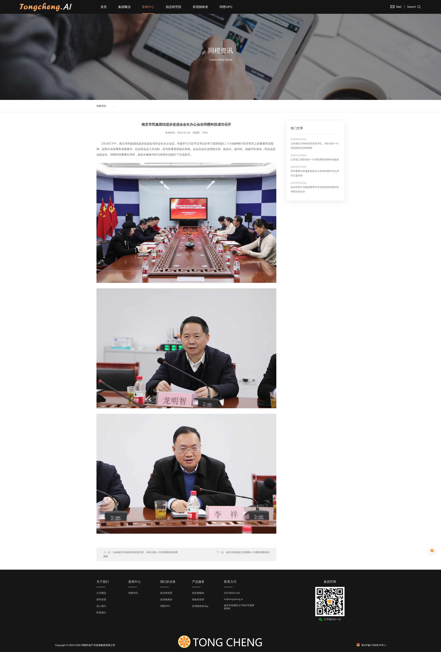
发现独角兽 (200, 7)
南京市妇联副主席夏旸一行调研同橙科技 (243, 552)
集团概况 (124, 7)
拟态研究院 (173, 7)
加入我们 (101, 606)
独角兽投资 (198, 599)
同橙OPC (225, 7)
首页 (104, 7)
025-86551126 (232, 593)
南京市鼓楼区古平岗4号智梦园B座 (239, 607)
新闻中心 (148, 7)
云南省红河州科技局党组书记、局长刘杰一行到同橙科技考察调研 (140, 554)
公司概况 (101, 593)
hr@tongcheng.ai (233, 599)
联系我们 (101, 612)
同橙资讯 (101, 106)
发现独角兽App (200, 606)
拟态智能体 (198, 593)
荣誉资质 (101, 599)
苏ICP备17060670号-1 (373, 645)
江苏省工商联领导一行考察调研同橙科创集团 (315, 159)
